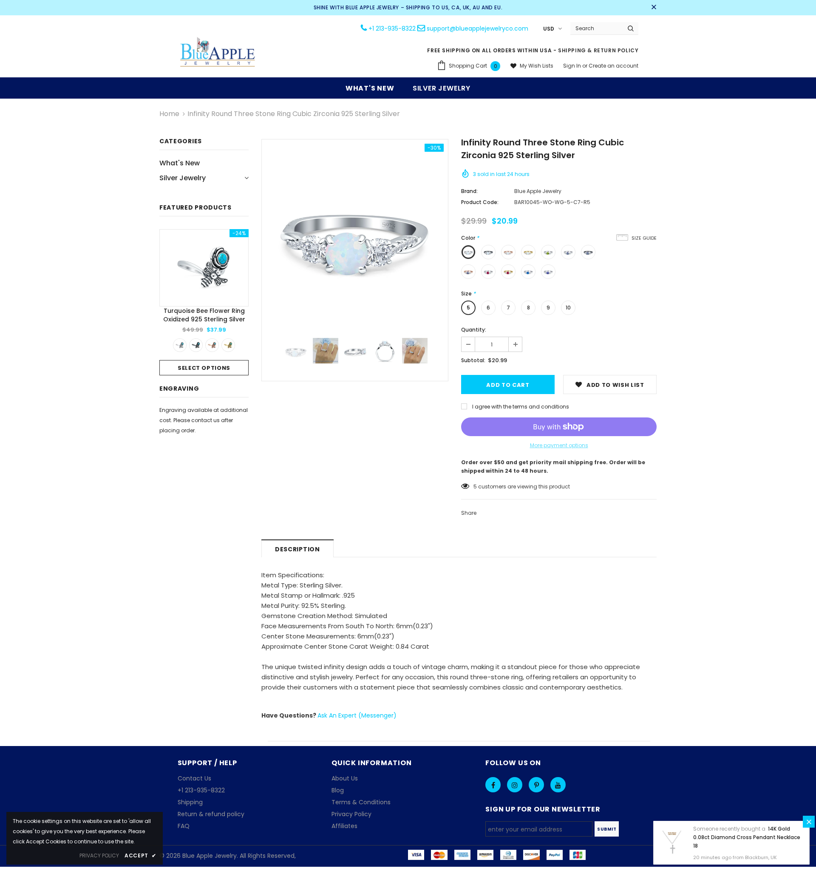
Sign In (572, 65)
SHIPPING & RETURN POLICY (598, 50)
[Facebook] (493, 784)
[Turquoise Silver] (179, 345)
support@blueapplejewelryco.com (477, 28)
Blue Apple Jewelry (537, 191)
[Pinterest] (536, 784)
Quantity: (473, 329)
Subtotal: (473, 360)
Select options (204, 368)
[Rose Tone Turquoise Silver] (212, 345)
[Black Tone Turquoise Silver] (196, 345)
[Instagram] (514, 784)
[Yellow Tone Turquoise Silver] (228, 345)
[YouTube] (558, 784)
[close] (653, 7)
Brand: (469, 191)
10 (568, 307)
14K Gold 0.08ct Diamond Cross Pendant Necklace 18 (746, 837)
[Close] (809, 822)
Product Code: (480, 202)
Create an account (613, 65)
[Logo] (218, 53)
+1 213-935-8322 (392, 28)
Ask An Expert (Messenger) (357, 715)
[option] (204, 302)
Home (169, 114)
